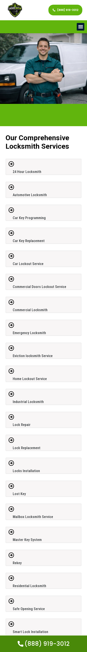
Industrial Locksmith (28, 402)
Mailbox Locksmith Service (33, 517)
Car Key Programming (29, 218)
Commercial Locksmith (30, 310)
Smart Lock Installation (30, 632)
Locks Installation (26, 471)
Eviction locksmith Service (33, 356)
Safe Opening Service (29, 609)
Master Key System (27, 540)
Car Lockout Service (28, 264)
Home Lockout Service (30, 379)
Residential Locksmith (29, 586)
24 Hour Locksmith (27, 172)
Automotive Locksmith (30, 195)
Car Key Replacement (29, 241)
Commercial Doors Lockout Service (39, 287)
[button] (81, 27)
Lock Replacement (26, 448)
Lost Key (19, 494)
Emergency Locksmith (29, 333)
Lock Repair (22, 425)
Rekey (17, 563)
